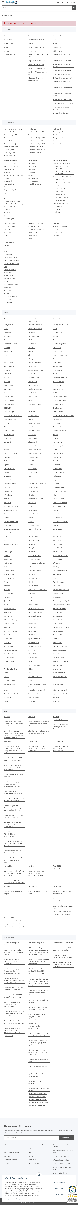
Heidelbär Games (10, 484)
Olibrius (31, 567)
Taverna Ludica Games (60, 661)
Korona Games (58, 514)
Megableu (31, 544)
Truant (6, 676)
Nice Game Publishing (60, 555)
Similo (30, 175)
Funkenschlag (8, 275)
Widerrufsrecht (58, 51)
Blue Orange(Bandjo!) (60, 446)
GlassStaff (56, 465)
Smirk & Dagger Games (61, 627)
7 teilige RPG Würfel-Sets (36, 229)
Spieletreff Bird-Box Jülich (37, 68)
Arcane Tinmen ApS (35, 363)
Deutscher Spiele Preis (11, 261)
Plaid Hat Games (58, 582)
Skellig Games (57, 624)
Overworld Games (34, 571)
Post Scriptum (33, 593)
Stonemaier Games (10, 650)
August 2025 (8, 866)
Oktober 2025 (33, 741)
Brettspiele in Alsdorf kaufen (63, 61)
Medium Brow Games (11, 544)
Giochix (30, 465)
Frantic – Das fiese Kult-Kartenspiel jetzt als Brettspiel (14, 881)
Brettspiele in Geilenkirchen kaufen (62, 89)
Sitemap (31, 43)
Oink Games (8, 567)
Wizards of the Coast (11, 694)
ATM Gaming (57, 370)
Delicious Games (58, 404)
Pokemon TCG (60, 191)
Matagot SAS (57, 537)
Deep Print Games (34, 404)
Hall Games (57, 476)
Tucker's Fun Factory (35, 676)
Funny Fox (7, 438)
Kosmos (6, 518)
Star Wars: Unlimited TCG (64, 197)
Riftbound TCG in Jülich (36, 64)
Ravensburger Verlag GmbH (62, 601)
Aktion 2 (55, 340)
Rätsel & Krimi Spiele (11, 207)
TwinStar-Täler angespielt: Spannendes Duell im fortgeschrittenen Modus (13, 784)
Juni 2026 (31, 716)
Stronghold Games (10, 654)
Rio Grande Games (59, 608)
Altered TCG (59, 179)
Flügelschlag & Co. (10, 272)
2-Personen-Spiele (10, 163)
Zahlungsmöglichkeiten (36, 40)
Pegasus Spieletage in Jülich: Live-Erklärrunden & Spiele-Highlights (13, 843)
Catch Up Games (34, 393)
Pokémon (7, 319)
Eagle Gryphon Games (35, 453)
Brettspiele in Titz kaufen (61, 113)
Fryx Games (32, 434)
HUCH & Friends (33, 491)
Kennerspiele (8, 187)
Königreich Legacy (10, 278)
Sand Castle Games (35, 616)
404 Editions (57, 347)
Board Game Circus (35, 385)
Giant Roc (56, 461)
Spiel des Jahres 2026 (61, 719)
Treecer (6, 673)
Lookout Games (33, 525)
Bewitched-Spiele (34, 378)
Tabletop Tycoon (9, 661)
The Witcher (8, 299)
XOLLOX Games (33, 698)
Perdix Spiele (57, 578)
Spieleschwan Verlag (35, 639)
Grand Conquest (58, 472)
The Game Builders (10, 669)
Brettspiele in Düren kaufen (62, 70)
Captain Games (58, 389)
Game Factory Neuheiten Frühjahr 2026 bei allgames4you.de (12, 824)
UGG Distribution (9, 680)
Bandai (6, 378)
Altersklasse (8, 40)
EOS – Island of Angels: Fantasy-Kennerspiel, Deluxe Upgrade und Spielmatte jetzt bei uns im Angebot (14, 734)
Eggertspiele (32, 419)
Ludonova (56, 533)
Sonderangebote (9, 150)
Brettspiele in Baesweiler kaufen (61, 65)
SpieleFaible (8, 639)
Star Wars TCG (33, 178)
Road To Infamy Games (36, 612)
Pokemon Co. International (37, 589)
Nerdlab (6, 555)
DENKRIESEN (8, 408)
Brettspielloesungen (35, 328)
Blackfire (7, 381)
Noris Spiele (8, 563)
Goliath (6, 472)
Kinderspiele (8, 181)
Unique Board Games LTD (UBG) (37, 685)
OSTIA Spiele (57, 567)
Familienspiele (9, 184)
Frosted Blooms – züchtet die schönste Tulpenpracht (13, 816)
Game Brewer (33, 438)
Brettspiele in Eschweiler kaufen (61, 83)
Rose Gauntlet (58, 612)
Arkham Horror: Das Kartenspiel (62, 167)
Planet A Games (58, 319)
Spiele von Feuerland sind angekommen (62, 893)
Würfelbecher (33, 232)
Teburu (6, 178)
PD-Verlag (31, 574)
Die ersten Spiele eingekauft (14, 927)
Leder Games (57, 518)
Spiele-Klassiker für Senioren (14, 175)
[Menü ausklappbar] (3, 1)
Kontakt (6, 51)
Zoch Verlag (32, 701)
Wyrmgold (7, 698)
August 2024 (57, 866)
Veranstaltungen (9, 156)
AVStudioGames (9, 374)
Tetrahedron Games (35, 665)
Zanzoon (56, 698)
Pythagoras (7, 332)
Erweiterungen (9, 219)
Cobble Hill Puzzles (10, 453)
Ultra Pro (56, 680)
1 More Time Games (10, 344)
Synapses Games (58, 658)
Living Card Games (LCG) (61, 163)
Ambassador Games (35, 325)
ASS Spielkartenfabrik (35, 370)
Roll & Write (8, 213)
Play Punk (56, 586)
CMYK (55, 450)
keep (30, 506)
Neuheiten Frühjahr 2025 (37, 144)
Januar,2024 (57, 886)
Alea (5, 359)
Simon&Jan (32, 624)
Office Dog (56, 563)
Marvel (6, 281)
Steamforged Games (35, 646)
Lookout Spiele (58, 525)
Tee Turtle (7, 665)
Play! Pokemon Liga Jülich (37, 61)
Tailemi (30, 661)
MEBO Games (57, 540)
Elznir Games (57, 419)
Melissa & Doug (33, 336)
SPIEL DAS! (32, 635)
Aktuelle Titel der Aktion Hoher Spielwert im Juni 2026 (38, 732)
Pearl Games (57, 574)
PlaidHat (7, 586)
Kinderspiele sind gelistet (13, 921)
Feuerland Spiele (34, 427)
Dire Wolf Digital (9, 412)
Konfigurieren (59, 1188)
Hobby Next (8, 141)
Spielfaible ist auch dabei (62, 911)
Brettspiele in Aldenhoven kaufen (62, 56)
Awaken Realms (33, 374)
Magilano (31, 340)
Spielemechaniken (10, 36)
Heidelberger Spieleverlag (37, 484)
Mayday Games (33, 540)
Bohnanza (31, 163)
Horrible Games (9, 491)
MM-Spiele (32, 548)
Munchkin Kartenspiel (11, 284)
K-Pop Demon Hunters (63, 182)
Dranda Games (33, 415)
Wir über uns (32, 36)
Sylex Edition (32, 658)
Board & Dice (57, 385)
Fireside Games (9, 431)
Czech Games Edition (60, 400)
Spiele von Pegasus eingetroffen (59, 900)
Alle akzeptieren (59, 1182)
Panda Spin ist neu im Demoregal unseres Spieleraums (60, 727)
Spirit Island (8, 290)
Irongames (7, 502)
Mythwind (7, 287)
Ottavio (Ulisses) (9, 571)
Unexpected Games (10, 684)
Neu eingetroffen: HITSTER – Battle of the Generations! (13, 852)
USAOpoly (7, 690)
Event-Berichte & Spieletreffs (63, 943)
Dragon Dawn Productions (13, 415)
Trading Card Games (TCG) (62, 176)
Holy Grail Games (59, 487)
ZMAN (6, 701)
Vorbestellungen (34, 135)
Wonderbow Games (35, 694)
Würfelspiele (32, 235)
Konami (6, 514)
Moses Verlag (32, 552)
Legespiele (7, 193)
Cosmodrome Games (60, 397)
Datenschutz (18, 1199)
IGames (6, 499)
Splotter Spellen (33, 642)
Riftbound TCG (60, 194)
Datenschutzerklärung (39, 1131)
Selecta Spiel (57, 620)
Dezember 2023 (9, 918)
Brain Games (8, 389)
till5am (30, 669)
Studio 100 (32, 654)
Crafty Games (8, 325)
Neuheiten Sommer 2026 (36, 132)
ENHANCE (7, 457)
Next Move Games (34, 555)
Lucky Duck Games (34, 529)
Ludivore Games (9, 533)
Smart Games (33, 627)
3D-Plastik (31, 347)
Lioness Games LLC (10, 525)
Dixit (5, 266)
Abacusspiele (32, 442)
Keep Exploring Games (60, 506)
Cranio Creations (9, 400)
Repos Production (10, 608)
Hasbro (30, 480)
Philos (6, 582)
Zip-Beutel (56, 235)
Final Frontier (57, 427)
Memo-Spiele (8, 196)
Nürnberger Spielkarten (36, 563)
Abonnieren (66, 1138)
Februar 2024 (32, 886)
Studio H (56, 654)
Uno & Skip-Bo (33, 181)
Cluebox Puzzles (9, 226)
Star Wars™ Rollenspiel (61, 144)
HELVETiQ (56, 484)
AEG (5, 355)
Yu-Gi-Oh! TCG (60, 200)
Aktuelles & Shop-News (36, 943)
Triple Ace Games (59, 673)
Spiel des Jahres (9, 153)
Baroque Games (33, 446)
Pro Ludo (7, 597)
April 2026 (7, 741)
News (6, 47)
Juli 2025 (31, 866)
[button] (58, 2)
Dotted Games (58, 412)
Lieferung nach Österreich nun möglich (14, 893)
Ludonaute (32, 533)
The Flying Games (59, 665)
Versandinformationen (36, 47)
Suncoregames (9, 658)
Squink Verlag (57, 642)
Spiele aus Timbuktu (60, 635)
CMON (55, 393)
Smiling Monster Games (61, 325)
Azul (5, 252)
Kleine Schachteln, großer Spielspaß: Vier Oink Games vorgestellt (13, 724)
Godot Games (57, 468)
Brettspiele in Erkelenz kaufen (63, 78)
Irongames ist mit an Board (14, 924)
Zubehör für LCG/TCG (60, 203)
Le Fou (30, 518)
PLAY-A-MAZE (57, 332)
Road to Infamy (9, 612)
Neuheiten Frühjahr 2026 (37, 138)
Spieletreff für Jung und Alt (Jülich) (37, 73)
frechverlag (57, 457)
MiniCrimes (10, 210)
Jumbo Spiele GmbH (60, 502)
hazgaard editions (59, 480)
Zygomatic (56, 701)
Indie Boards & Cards (35, 499)
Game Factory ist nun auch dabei (37, 893)
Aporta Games (9, 363)
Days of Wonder (9, 404)
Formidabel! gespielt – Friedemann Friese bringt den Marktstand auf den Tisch (14, 808)
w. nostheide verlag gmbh (37, 690)
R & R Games (32, 601)
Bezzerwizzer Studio (60, 378)
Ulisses (30, 680)
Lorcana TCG (59, 185)
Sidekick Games (9, 624)
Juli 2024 (7, 886)
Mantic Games (33, 537)
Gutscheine (8, 138)
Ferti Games (57, 423)
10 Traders (32, 344)
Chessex (6, 340)
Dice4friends (57, 408)
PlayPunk (7, 589)
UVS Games (8, 336)
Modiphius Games (59, 548)
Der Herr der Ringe (10, 258)
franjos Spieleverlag (60, 431)
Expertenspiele (9, 169)
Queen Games (9, 601)
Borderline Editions (35, 450)
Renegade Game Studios (61, 605)
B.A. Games (57, 374)
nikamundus (8, 559)
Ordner (57, 209)
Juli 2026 (7, 716)
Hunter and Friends (59, 491)
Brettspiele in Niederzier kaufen (61, 108)
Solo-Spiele (7, 172)
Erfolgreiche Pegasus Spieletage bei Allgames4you (13, 792)
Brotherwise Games (35, 389)
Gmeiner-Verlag (9, 468)
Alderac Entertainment (60, 355)
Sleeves (58, 212)
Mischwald (32, 166)
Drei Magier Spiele (10, 419)
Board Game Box (58, 381)
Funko (6, 461)
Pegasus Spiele (9, 578)
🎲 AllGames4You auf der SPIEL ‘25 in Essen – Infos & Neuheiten (37, 748)
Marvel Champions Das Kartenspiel (63, 172)
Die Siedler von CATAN (11, 263)
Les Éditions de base (11, 521)
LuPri (5, 537)
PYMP (30, 597)
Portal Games (8, 593)
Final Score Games (34, 457)
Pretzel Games (58, 593)
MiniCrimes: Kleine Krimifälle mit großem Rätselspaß (14, 800)
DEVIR (30, 408)
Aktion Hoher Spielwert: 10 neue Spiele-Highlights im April (13, 860)
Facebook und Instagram (62, 914)
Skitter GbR (7, 627)
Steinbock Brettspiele (60, 646)
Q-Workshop (57, 597)
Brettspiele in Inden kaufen (62, 99)
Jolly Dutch (32, 502)
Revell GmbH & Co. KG (35, 608)
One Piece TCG (60, 188)
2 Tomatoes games (59, 344)
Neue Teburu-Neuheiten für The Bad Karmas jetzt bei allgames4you (13, 767)
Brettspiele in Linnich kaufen (63, 103)
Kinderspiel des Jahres (11, 147)
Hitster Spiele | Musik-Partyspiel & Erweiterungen (15, 203)
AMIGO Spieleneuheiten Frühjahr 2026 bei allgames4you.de (12, 834)
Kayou (6, 328)
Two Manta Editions (59, 676)
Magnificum (32, 332)
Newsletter (32, 51)
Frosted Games (9, 434)
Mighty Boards (58, 544)
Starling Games (9, 646)
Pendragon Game (34, 578)
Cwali (30, 400)
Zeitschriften (57, 232)
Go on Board (32, 468)
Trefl (29, 673)
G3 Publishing (33, 461)
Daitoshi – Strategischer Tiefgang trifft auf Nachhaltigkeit (61, 748)
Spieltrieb (56, 639)
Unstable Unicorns (34, 184)
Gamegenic (7, 442)
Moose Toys (8, 552)
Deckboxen (59, 206)
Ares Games (57, 363)
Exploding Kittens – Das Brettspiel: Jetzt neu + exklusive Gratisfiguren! (36, 873)
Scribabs (56, 336)
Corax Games (32, 397)
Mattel (6, 540)
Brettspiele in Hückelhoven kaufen (62, 95)
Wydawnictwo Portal (60, 694)
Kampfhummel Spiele (11, 506)
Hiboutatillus (8, 487)
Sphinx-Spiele (8, 635)
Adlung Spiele (57, 351)
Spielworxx (7, 642)
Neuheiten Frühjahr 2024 (37, 150)
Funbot (55, 434)
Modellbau (7, 232)
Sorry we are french (10, 631)
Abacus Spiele (8, 351)
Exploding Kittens (10, 269)
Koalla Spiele (32, 510)
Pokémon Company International (34, 320)
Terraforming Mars (10, 296)
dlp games (32, 412)
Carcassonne (8, 255)
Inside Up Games (59, 499)
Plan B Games (33, 586)
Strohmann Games (59, 650)
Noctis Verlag (57, 559)
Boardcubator (8, 385)
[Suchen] (74, 7)
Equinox (6, 423)
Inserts (55, 229)
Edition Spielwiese (59, 453)
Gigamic (6, 465)
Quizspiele (7, 216)
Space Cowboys (58, 631)
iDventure (31, 495)
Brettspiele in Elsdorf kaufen (62, 74)
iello (54, 495)
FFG (5, 427)
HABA (30, 476)
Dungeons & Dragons (60, 138)
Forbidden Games (34, 431)
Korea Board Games (35, 514)
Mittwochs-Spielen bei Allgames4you (36, 79)
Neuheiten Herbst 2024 (36, 147)
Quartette (31, 172)
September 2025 (58, 741)
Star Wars (7, 293)
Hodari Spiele (33, 487)
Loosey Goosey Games (11, 529)
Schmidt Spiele (58, 616)
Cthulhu (55, 135)
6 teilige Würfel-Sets (35, 226)
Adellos (30, 351)
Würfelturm (32, 238)
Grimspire (7, 476)
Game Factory (57, 438)
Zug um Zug (8, 302)
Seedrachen (58, 869)
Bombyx (6, 450)
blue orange (32, 381)
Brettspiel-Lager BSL (11, 135)
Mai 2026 (56, 716)
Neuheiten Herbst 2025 (36, 141)
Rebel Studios (33, 605)
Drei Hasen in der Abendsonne (63, 415)
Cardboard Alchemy (10, 393)
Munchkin (31, 169)
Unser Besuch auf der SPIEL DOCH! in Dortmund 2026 (13, 759)
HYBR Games (8, 495)
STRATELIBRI (32, 650)
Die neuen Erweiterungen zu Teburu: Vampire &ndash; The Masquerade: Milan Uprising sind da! (14, 749)
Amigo (55, 359)
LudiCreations (57, 529)
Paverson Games (9, 574)
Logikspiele (7, 229)
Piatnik (30, 582)
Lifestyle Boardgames (60, 521)
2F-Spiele (7, 347)
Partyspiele (7, 199)
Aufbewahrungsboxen (60, 226)
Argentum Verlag (9, 366)
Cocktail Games (9, 397)
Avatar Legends (58, 132)
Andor (6, 249)
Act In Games (57, 442)
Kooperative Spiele (10, 190)
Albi (29, 355)
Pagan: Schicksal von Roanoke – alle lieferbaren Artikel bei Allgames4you (38, 724)
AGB (54, 40)
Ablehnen (59, 1194)
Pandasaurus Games (60, 571)
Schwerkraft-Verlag (10, 620)
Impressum (8, 1199)
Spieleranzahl (8, 43)
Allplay (30, 359)
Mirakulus (7, 548)
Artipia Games (33, 366)
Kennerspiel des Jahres (12, 144)
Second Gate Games (35, 620)
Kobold (55, 510)
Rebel (6, 605)
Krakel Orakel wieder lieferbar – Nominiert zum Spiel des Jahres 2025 (14, 873)
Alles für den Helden (11, 446)
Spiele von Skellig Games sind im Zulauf (63, 907)
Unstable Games (58, 684)
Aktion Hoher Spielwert (12, 132)
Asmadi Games (58, 366)
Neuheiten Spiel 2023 (35, 153)
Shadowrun (57, 141)
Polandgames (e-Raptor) (61, 589)
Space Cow (32, 631)
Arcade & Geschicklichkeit (12, 166)
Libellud (31, 521)
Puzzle (6, 235)
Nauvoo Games (58, 552)
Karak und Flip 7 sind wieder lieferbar (13, 776)
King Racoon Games (10, 510)
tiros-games (57, 669)
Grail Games (32, 472)
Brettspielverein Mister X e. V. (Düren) (38, 56)
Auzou (55, 328)
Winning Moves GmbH (60, 690)
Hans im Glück (9, 480)
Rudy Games (8, 616)
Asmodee (7, 370)
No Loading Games (34, 559)
